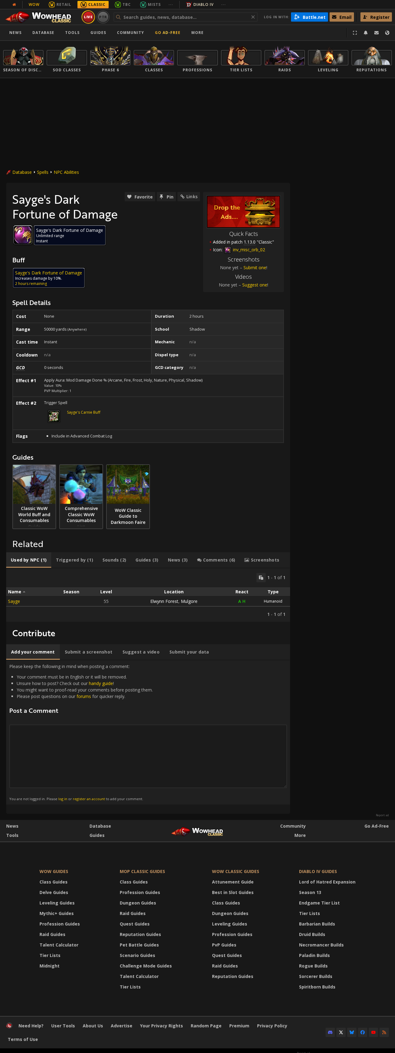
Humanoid (273, 601)
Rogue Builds (313, 966)
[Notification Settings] (365, 32)
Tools (12, 835)
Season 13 (310, 892)
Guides (98, 32)
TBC (127, 4)
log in (62, 798)
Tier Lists (50, 955)
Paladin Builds (314, 955)
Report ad (382, 815)
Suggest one (254, 285)
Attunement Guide (233, 882)
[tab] (28, 560)
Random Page (206, 1026)
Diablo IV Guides (318, 871)
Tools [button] (72, 32)
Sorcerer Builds (315, 976)
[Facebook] (362, 1032)
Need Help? (31, 1026)
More (300, 835)
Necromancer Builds (321, 945)
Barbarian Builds (317, 924)
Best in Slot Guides (233, 892)
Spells (42, 172)
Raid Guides (52, 934)
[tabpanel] (148, 595)
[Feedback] (376, 32)
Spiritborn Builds (317, 987)
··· (170, 4)
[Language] (387, 32)
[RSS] (384, 1032)
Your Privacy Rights (161, 1026)
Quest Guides (135, 924)
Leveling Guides (57, 903)
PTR (103, 17)
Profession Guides (60, 924)
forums (84, 696)
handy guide (101, 683)
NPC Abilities (66, 172)
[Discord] (330, 1032)
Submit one (254, 267)
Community (130, 32)
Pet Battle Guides (139, 945)
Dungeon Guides (138, 903)
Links (192, 196)
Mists (154, 4)
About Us (93, 1026)
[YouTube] (373, 1032)
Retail (63, 4)
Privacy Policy (272, 1026)
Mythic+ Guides (57, 913)
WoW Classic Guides (235, 871)
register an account (89, 798)
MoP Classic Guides (142, 871)
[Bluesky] (351, 1032)
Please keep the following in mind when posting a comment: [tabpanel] (81, 732)
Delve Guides (54, 892)
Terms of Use (23, 1039)
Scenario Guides (137, 955)
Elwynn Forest (164, 601)
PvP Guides (224, 945)
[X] (341, 1032)
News (15, 32)
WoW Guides (54, 871)
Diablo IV (203, 4)
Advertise (121, 1026)
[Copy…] (261, 577)
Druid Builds (312, 934)
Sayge (14, 601)
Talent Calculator (59, 945)
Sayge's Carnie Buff (83, 412)
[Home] (41, 17)
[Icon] (22, 234)
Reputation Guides (140, 934)
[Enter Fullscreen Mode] (355, 32)
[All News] (14, 4)
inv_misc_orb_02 (248, 250)
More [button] (197, 32)
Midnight (50, 966)
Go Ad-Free (168, 32)
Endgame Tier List (319, 903)
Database (43, 32)
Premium (239, 1026)
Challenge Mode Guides (146, 966)
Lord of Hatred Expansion (327, 882)
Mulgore (189, 601)
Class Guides (54, 882)
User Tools (63, 1026)
